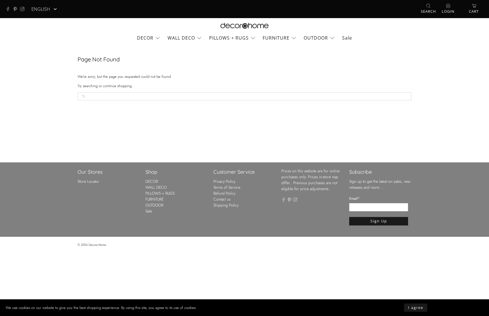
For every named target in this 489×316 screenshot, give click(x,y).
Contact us (222, 199)
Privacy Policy (224, 181)
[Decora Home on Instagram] (23, 9)
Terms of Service (226, 187)
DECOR (145, 38)
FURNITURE (276, 38)
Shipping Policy (226, 205)
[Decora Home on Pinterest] (16, 9)
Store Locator (88, 181)
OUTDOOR (316, 38)
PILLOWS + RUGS (229, 38)
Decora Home (97, 244)
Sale (347, 38)
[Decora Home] (244, 26)
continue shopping (117, 86)
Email (354, 198)
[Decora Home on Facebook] (9, 9)
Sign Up (378, 220)
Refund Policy (224, 193)
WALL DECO (181, 38)
